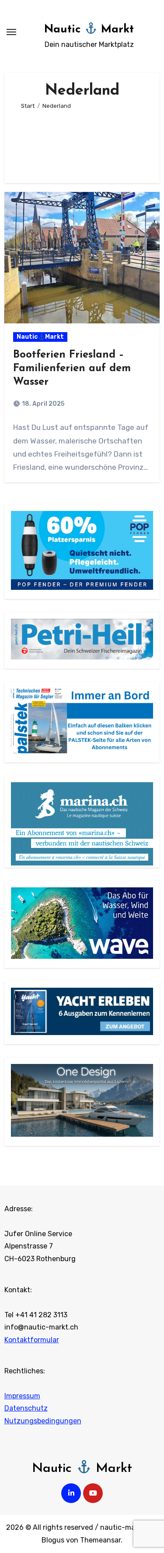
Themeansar (100, 1540)
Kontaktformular (31, 1340)
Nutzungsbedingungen (42, 1421)
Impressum (22, 1396)
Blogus (53, 1540)
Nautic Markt (89, 29)
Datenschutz (26, 1408)
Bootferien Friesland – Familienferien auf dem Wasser (72, 368)
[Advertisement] (82, 142)
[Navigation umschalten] (11, 32)
